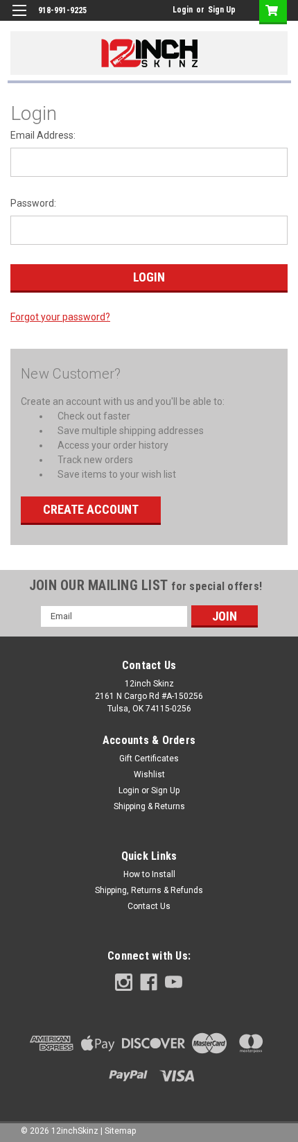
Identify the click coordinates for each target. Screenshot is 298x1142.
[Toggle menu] (19, 19)
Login (183, 10)
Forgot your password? (60, 316)
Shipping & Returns (149, 806)
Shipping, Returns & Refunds (149, 890)
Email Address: (43, 135)
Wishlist (149, 774)
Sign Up (222, 10)
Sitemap (120, 1131)
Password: (33, 203)
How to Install (149, 874)
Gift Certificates (149, 758)
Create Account (91, 509)
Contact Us (149, 906)
